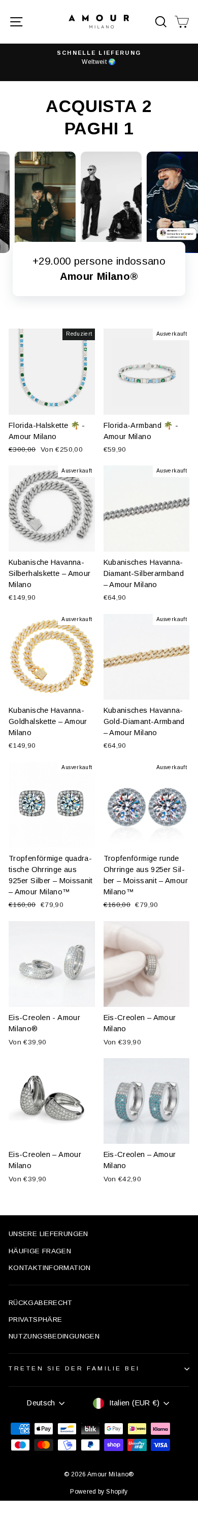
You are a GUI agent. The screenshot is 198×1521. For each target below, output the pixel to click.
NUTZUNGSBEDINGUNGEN (54, 1336)
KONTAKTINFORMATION (50, 1268)
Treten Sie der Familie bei (74, 1368)
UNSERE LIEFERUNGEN (48, 1234)
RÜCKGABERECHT (41, 1303)
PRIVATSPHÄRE (35, 1319)
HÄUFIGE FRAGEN (40, 1251)
